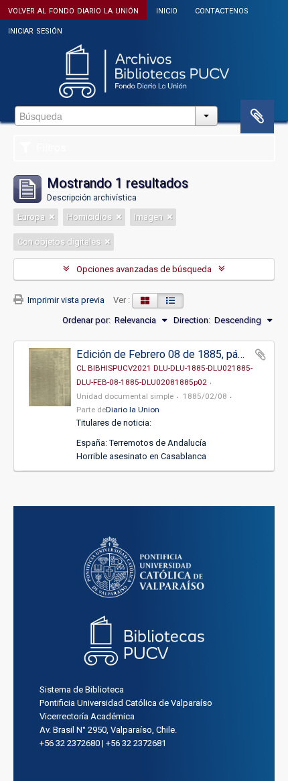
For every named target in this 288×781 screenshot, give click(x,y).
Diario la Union (132, 409)
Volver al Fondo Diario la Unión (73, 9)
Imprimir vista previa (64, 300)
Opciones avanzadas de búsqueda (144, 269)
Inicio (166, 9)
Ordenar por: (86, 320)
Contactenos (221, 9)
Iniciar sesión (35, 29)
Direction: (191, 320)
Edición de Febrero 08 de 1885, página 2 (171, 354)
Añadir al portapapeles (260, 354)
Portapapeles (257, 116)
